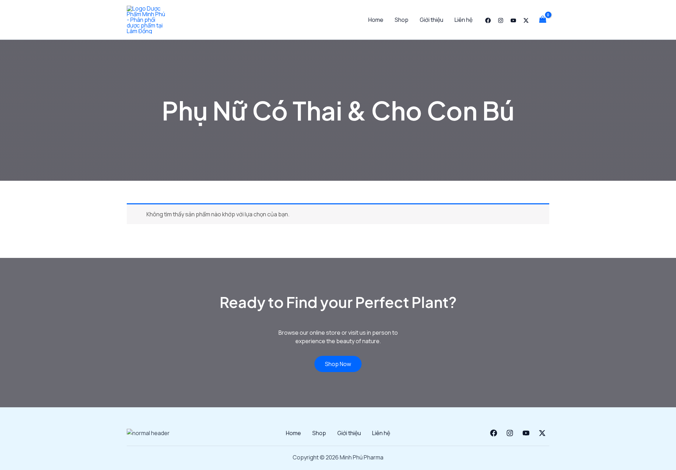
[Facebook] (488, 20)
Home (375, 20)
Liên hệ (463, 20)
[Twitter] (526, 20)
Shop (401, 20)
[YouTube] (513, 20)
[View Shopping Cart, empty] (542, 19)
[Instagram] (500, 20)
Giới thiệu (431, 20)
